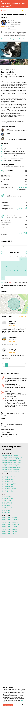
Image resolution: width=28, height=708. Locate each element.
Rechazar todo (19, 705)
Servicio (3, 244)
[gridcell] (21, 259)
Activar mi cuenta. (5, 6)
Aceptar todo (8, 705)
